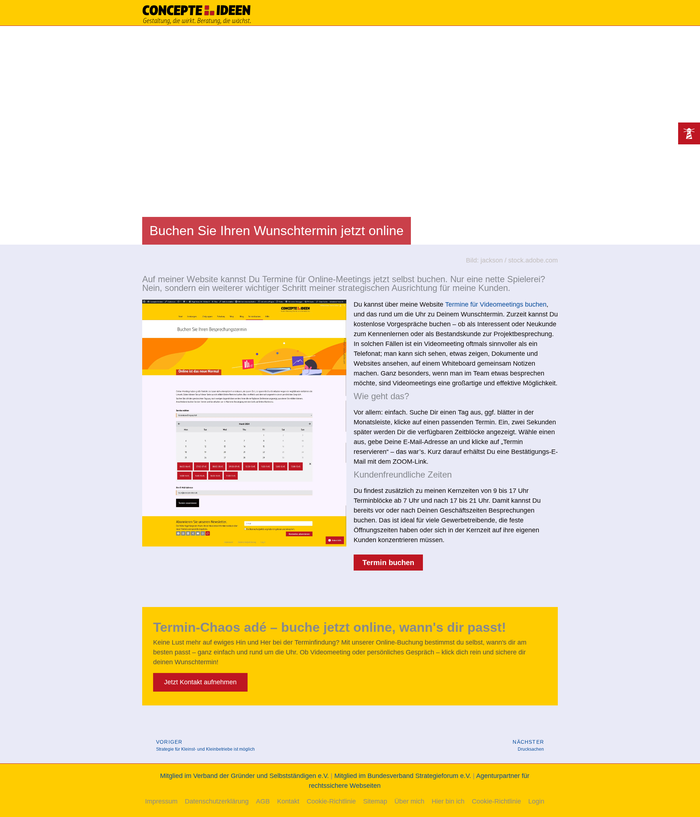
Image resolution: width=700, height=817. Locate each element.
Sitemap (375, 801)
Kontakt (288, 801)
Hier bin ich (448, 801)
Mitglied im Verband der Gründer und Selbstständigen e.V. (244, 775)
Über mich (409, 801)
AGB (263, 801)
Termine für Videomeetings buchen (496, 304)
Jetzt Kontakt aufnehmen (200, 682)
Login (536, 801)
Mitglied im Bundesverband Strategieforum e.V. (402, 775)
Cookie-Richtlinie (331, 801)
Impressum (161, 801)
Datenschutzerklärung (217, 801)
